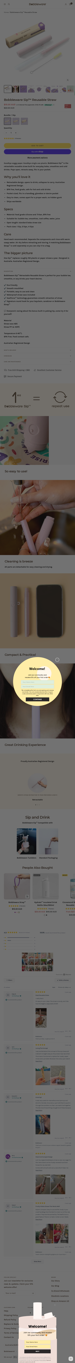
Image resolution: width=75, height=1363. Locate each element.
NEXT (37, 1351)
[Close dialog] (57, 659)
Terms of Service (43, 1360)
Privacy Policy (36, 1360)
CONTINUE (37, 699)
